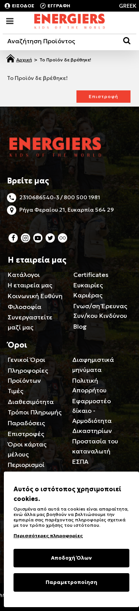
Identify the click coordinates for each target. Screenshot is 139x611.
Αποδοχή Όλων (71, 558)
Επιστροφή (103, 96)
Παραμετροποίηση (71, 582)
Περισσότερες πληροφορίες (48, 535)
